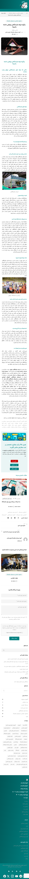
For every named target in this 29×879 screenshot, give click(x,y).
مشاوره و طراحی (24, 823)
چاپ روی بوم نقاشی (23, 836)
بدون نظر (14, 34)
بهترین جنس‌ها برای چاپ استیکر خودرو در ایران (18, 659)
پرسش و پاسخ (25, 812)
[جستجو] (4, 690)
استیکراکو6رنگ (24, 731)
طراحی (8, 317)
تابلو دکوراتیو (10, 736)
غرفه (6, 250)
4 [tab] (13, 506)
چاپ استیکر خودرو (24, 669)
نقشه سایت (25, 814)
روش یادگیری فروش (7, 742)
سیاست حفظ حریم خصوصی (12, 628)
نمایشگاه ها (18, 87)
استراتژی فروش (7, 728)
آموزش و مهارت (24, 699)
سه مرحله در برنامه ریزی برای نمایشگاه (11, 502)
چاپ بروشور (18, 759)
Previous (25, 493)
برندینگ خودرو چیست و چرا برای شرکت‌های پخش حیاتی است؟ (16, 662)
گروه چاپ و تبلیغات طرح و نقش (18, 317)
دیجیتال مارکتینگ (23, 742)
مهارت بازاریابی (14, 578)
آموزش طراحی (24, 728)
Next (3, 493)
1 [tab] (16, 581)
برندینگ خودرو (25, 705)
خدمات (26, 820)
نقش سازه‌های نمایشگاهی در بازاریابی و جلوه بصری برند (16, 666)
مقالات (26, 859)
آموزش (19, 725)
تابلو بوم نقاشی (18, 736)
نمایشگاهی (21, 118)
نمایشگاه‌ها (24, 198)
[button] (14, 461)
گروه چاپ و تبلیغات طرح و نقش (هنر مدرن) (17, 401)
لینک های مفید (24, 842)
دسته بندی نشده (24, 708)
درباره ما (26, 801)
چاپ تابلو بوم (24, 761)
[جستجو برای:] (15, 690)
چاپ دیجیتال (17, 761)
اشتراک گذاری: (24, 518)
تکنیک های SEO (18, 739)
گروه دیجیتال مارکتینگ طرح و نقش (12, 32)
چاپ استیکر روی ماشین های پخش (20, 845)
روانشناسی (16, 742)
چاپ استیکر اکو (17, 753)
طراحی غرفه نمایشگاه (21, 515)
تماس (23, 414)
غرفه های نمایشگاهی (22, 74)
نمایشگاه (19, 144)
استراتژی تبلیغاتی (15, 728)
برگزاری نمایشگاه (22, 512)
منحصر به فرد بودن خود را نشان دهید (18, 299)
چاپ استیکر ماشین (12, 756)
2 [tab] (10, 506)
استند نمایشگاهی (24, 848)
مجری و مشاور (13, 410)
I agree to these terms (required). (13, 632)
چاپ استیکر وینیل (24, 829)
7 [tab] (18, 506)
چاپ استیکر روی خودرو (22, 756)
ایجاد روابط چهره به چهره (21, 258)
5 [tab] (15, 506)
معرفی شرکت (25, 804)
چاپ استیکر (24, 753)
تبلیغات (11, 403)
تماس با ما (26, 809)
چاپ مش (12, 764)
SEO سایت (25, 725)
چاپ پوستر (6, 764)
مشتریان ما (25, 806)
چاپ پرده (26, 856)
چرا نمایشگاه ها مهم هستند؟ (20, 142)
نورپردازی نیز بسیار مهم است (20, 348)
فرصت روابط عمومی (22, 196)
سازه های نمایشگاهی (7, 499)
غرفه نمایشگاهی (11, 515)
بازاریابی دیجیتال (24, 733)
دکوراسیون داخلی (9, 739)
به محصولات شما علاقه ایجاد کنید (19, 219)
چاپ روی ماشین (9, 761)
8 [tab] (19, 506)
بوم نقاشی (25, 736)
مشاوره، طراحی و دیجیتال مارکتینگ (14, 21)
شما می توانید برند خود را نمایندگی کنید (18, 154)
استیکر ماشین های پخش (14, 731)
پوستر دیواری (10, 750)
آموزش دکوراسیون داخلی (11, 725)
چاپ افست (25, 759)
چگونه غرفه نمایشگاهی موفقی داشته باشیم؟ (14, 63)
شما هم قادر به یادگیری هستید (19, 328)
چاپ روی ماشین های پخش (22, 764)
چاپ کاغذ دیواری (24, 851)
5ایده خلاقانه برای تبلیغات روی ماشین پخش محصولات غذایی (16, 673)
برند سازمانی (25, 702)
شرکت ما (26, 798)
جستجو (26, 646)
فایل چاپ (16, 747)
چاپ (4, 317)
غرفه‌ (21, 128)
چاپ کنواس (24, 767)
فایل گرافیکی (9, 747)
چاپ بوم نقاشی (10, 759)
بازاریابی (5, 731)
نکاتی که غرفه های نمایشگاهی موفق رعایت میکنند (14, 71)
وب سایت (19, 541)
